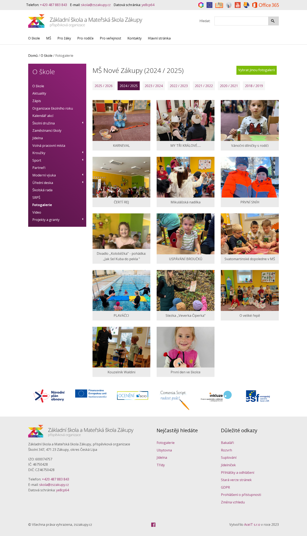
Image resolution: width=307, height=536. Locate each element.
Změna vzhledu (233, 502)
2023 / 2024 (154, 86)
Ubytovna (164, 450)
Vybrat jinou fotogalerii (256, 70)
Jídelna (37, 138)
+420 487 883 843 (53, 5)
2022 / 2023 (179, 86)
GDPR (225, 487)
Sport (36, 160)
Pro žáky (64, 38)
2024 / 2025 (129, 86)
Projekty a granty (46, 219)
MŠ (48, 38)
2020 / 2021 (229, 86)
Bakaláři (227, 442)
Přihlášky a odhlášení (237, 472)
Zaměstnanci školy (46, 130)
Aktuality (39, 93)
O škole (34, 38)
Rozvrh (226, 450)
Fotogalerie (42, 205)
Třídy (161, 465)
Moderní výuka (44, 175)
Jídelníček (228, 465)
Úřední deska (42, 182)
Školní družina (43, 123)
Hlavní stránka (159, 38)
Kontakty (134, 38)
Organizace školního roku (52, 108)
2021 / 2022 (204, 86)
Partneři (38, 167)
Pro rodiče (85, 38)
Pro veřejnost (110, 38)
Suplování (228, 457)
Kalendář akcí (42, 115)
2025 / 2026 (104, 86)
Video (36, 212)
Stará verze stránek (236, 480)
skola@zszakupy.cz (96, 5)
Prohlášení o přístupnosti (241, 494)
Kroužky (38, 153)
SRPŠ (36, 197)
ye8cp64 (148, 5)
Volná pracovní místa (48, 145)
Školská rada (42, 190)
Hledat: (204, 21)
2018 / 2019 (254, 86)
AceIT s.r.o (252, 524)
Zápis (36, 101)
